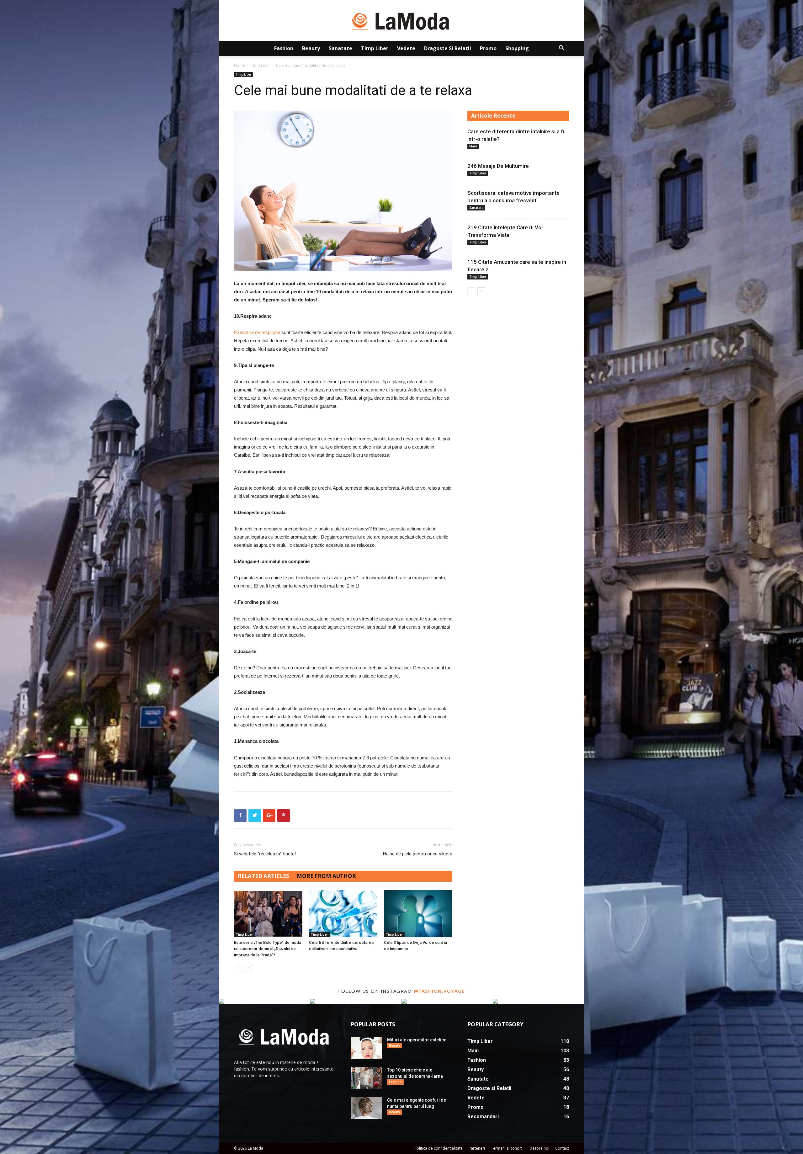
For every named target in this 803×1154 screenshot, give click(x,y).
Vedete (406, 48)
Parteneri (477, 1148)
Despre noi (539, 1148)
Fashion (283, 48)
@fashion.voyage (439, 991)
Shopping (517, 48)
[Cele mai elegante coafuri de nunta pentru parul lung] (366, 1108)
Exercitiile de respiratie (257, 332)
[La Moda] (401, 20)
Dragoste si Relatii (447, 48)
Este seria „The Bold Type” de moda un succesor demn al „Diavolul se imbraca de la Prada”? (267, 948)
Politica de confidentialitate (438, 1148)
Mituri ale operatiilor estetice (416, 1039)
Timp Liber (374, 48)
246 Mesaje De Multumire (498, 166)
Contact (562, 1148)
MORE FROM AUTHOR (326, 876)
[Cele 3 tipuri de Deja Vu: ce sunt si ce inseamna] (418, 913)
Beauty (311, 48)
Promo (488, 48)
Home (239, 65)
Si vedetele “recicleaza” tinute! (265, 854)
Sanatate (340, 48)
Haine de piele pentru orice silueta (417, 854)
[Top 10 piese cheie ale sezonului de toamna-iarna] (366, 1078)
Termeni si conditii (507, 1148)
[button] (561, 49)
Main (473, 146)
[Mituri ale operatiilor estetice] (366, 1048)
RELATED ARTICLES (263, 876)
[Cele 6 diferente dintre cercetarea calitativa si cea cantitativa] (343, 913)
